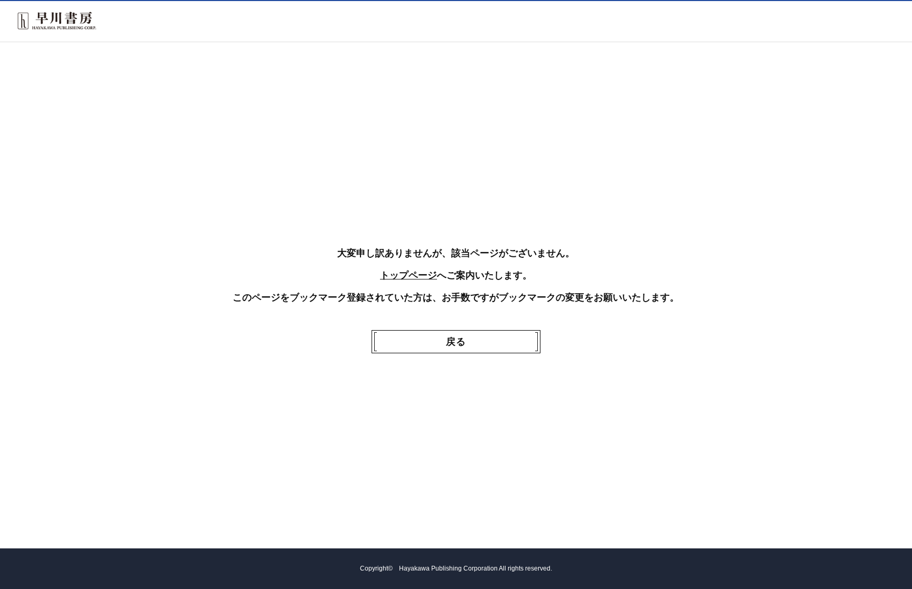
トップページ (408, 275)
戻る (456, 341)
